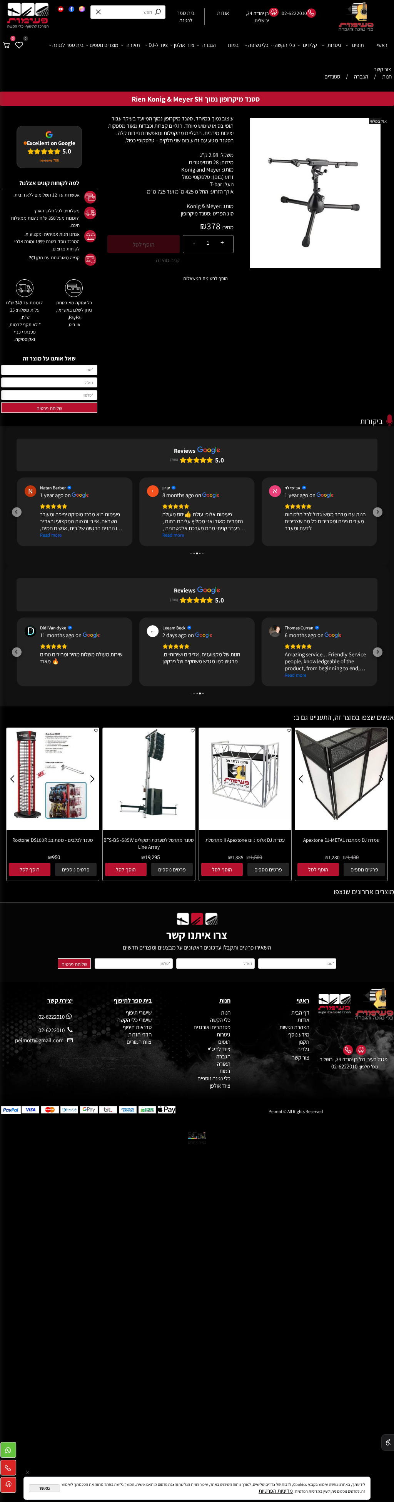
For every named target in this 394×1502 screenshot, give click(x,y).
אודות (302, 1019)
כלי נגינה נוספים (213, 1078)
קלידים (310, 45)
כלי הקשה (285, 45)
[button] (17, 512)
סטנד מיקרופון (195, 213)
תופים (358, 45)
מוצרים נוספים (104, 45)
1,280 (334, 857)
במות (233, 45)
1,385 (238, 857)
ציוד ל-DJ (158, 45)
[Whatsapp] (8, 1452)
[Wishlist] (19, 45)
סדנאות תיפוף (137, 1027)
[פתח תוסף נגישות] (387, 1442)
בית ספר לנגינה (67, 45)
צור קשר (382, 69)
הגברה (209, 45)
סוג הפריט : (222, 213)
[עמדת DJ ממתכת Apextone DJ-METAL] (341, 818)
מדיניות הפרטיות (276, 1490)
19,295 (152, 857)
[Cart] (6, 45)
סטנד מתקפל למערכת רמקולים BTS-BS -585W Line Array (149, 843)
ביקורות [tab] (371, 421)
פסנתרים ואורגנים (212, 1027)
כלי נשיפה (258, 45)
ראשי (382, 45)
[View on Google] (30, 491)
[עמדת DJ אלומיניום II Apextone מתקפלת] (245, 818)
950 (56, 857)
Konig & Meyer (203, 206)
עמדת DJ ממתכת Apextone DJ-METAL (341, 839)
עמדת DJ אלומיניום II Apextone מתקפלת (245, 839)
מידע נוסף (298, 1034)
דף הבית (300, 1012)
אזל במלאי (378, 121)
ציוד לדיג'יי (219, 1049)
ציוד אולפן (184, 45)
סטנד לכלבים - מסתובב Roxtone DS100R (52, 839)
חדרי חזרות (140, 1034)
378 (213, 226)
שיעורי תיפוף (138, 1012)
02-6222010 (344, 1066)
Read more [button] (51, 535)
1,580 (256, 857)
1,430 (353, 857)
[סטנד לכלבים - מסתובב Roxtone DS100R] (53, 818)
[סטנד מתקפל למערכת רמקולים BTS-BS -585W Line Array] (149, 818)
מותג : (227, 206)
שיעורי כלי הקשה (134, 1019)
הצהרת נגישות (294, 1027)
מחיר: (227, 227)
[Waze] (8, 1487)
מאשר (44, 1488)
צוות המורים (139, 1041)
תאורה (133, 45)
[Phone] (8, 1469)
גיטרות (334, 45)
